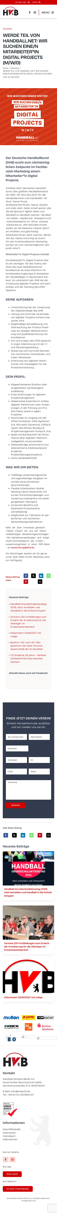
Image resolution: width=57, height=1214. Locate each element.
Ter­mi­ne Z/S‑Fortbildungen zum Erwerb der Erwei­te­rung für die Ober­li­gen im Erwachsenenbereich (26, 946)
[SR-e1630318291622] (28, 906)
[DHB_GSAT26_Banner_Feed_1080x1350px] (28, 852)
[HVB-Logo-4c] (28, 960)
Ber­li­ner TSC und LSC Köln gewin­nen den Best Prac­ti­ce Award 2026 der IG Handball (26, 646)
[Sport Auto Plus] (47, 1037)
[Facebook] (26, 576)
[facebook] (29, 12)
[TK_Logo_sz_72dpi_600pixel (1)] (45, 1017)
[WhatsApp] (48, 576)
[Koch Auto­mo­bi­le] (11, 1025)
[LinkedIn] (41, 576)
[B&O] (11, 1034)
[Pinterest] (26, 582)
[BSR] (28, 1024)
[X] (33, 576)
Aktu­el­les (7, 28)
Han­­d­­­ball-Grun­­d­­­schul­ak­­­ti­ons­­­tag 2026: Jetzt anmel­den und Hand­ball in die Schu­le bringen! (28, 607)
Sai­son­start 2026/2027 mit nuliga (23, 997)
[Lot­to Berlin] (28, 1016)
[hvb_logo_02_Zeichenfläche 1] (11, 7)
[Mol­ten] (11, 1016)
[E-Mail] (40, 582)
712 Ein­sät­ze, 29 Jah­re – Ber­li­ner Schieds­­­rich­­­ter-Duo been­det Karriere (28, 658)
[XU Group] (28, 1036)
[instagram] (35, 12)
